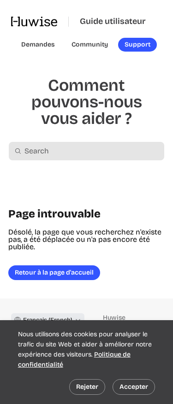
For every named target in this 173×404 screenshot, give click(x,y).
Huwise (114, 318)
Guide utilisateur (113, 21)
